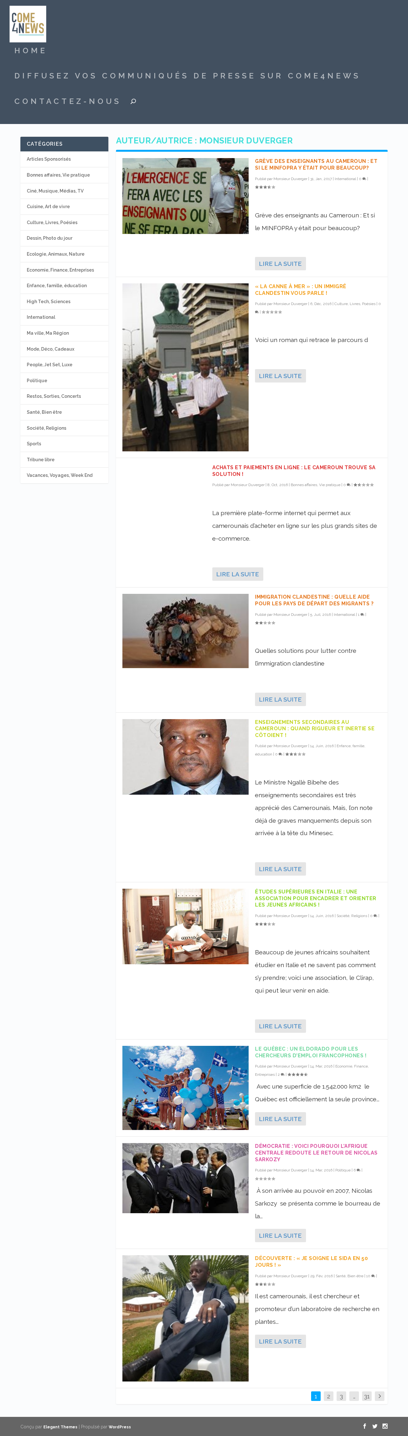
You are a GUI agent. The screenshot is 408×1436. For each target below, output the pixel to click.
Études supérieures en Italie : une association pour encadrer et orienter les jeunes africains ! (315, 898)
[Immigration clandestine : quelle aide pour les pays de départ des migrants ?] (185, 631)
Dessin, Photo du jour (49, 238)
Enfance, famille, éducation (57, 285)
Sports (34, 443)
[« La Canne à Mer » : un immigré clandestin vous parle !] (185, 367)
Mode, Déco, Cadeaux (50, 349)
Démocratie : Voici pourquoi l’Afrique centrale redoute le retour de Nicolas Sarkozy (316, 1153)
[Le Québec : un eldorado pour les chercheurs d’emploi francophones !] (185, 1088)
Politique (343, 1170)
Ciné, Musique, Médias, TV (55, 190)
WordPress (120, 1427)
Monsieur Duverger (290, 179)
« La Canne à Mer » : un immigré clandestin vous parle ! (300, 289)
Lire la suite (280, 263)
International (345, 179)
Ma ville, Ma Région (48, 333)
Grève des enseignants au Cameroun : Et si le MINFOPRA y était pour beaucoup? (316, 164)
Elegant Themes (60, 1427)
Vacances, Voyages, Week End (59, 475)
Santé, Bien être (349, 1276)
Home (30, 51)
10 (368, 1276)
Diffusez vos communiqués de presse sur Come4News (187, 76)
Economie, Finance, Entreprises (60, 270)
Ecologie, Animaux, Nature (55, 254)
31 (367, 1396)
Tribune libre (41, 459)
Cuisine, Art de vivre (48, 206)
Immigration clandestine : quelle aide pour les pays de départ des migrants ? (314, 600)
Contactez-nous (67, 102)
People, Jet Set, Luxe (49, 364)
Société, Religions (352, 916)
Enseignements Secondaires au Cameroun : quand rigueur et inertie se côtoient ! (315, 729)
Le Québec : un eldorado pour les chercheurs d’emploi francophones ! (311, 1052)
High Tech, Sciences (48, 301)
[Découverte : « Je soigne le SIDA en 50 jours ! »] (185, 1318)
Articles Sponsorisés (49, 159)
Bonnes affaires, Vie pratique (315, 485)
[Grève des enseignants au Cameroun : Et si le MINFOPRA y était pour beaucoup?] (185, 196)
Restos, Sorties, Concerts (54, 396)
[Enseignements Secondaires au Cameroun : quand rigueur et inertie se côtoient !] (185, 757)
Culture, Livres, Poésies (354, 304)
